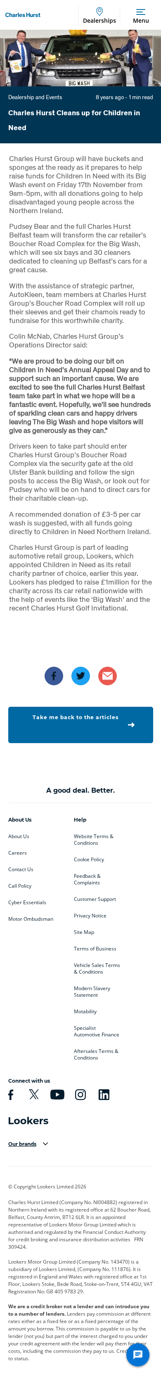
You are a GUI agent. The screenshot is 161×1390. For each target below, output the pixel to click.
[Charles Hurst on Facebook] (9, 1094)
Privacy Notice (90, 915)
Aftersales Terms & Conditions (96, 1054)
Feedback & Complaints (87, 879)
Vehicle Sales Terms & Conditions (97, 968)
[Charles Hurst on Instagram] (79, 1094)
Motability (85, 1011)
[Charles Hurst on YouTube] (56, 1094)
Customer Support (95, 899)
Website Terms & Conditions (94, 839)
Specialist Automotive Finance (96, 1031)
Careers (17, 853)
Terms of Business (95, 949)
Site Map (84, 932)
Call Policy (19, 886)
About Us (18, 836)
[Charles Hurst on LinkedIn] (103, 1094)
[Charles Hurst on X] (32, 1094)
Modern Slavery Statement (92, 991)
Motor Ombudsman (30, 919)
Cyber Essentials (27, 902)
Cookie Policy (89, 859)
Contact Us (20, 869)
